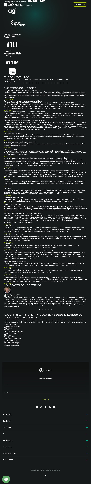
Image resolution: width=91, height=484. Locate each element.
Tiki (45, 475)
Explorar (6, 421)
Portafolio (7, 414)
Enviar (44, 399)
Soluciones (7, 427)
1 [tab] (39, 309)
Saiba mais (7, 99)
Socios (6, 434)
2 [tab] (42, 309)
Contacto (7, 447)
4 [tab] (48, 309)
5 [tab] (51, 309)
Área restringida (10, 453)
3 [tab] (45, 309)
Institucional (8, 440)
